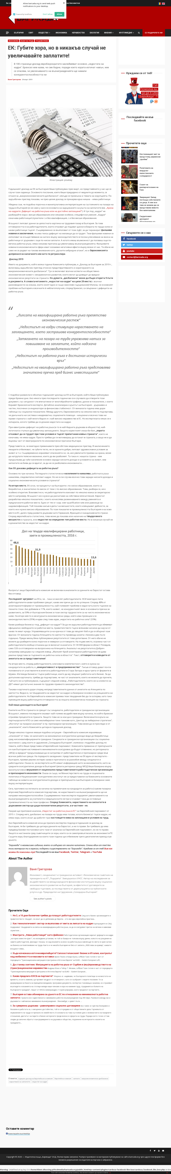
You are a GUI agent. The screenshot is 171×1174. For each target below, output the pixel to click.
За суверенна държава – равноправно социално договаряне (46, 1005)
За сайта (10, 3)
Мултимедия (125, 33)
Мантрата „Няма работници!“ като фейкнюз (38, 935)
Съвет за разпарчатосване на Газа (129, 172)
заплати (76, 1078)
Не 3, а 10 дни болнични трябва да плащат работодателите (47, 915)
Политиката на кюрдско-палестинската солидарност (129, 156)
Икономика (61, 33)
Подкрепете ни (154, 32)
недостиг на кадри (39, 1082)
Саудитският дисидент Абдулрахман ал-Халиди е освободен (129, 205)
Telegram (85, 852)
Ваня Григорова (14, 79)
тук (110, 1173)
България (19, 33)
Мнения (108, 33)
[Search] (139, 32)
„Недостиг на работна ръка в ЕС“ (59, 810)
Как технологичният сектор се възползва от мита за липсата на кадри (53, 923)
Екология (94, 33)
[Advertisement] (119, 17)
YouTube (97, 852)
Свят (31, 33)
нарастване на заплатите (19, 1082)
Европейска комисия (63, 1078)
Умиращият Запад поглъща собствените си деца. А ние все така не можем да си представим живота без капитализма (129, 188)
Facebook (64, 852)
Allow (59, 14)
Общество (43, 33)
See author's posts (43, 898)
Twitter (75, 852)
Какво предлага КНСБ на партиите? (33, 976)
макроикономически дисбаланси (95, 1078)
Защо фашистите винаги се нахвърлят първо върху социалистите (129, 220)
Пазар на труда (27, 41)
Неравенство (78, 33)
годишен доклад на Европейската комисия (35, 1078)
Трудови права (42, 41)
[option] (141, 157)
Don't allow (48, 14)
